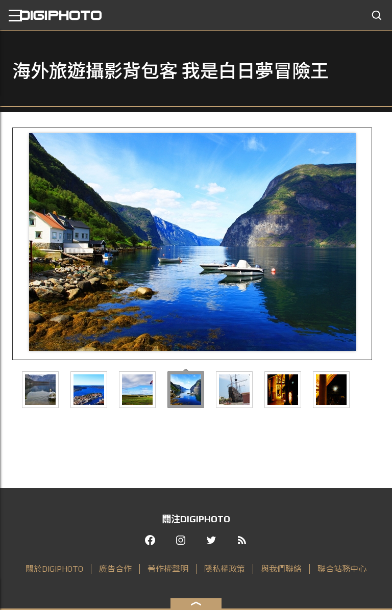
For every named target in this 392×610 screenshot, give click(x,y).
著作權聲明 (168, 569)
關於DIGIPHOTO (54, 569)
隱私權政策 (224, 569)
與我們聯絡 (281, 569)
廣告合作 (115, 569)
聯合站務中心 (341, 569)
